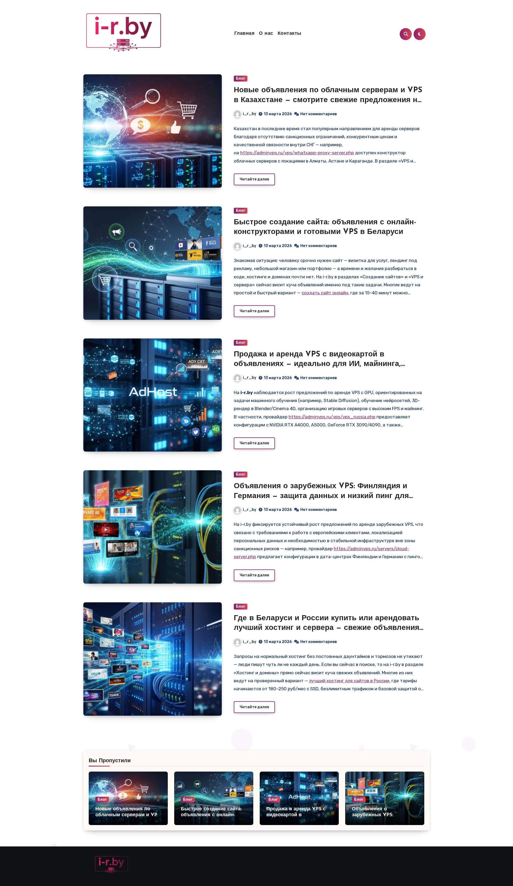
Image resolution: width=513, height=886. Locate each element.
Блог (240, 78)
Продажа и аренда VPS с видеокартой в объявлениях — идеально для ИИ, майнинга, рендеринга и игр (317, 364)
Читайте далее (254, 179)
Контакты (289, 33)
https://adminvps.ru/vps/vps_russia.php (332, 416)
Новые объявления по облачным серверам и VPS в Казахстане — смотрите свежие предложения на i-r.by (328, 100)
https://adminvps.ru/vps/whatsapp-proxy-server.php (297, 152)
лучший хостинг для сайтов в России (349, 680)
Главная (244, 33)
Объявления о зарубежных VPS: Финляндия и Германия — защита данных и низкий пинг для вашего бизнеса (321, 496)
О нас (266, 33)
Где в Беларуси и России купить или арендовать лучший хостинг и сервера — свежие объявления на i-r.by (326, 628)
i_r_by (249, 113)
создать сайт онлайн (325, 292)
